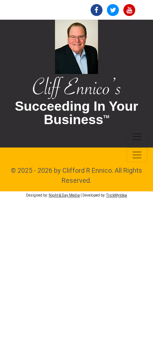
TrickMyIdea (116, 195)
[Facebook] (96, 9)
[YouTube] (129, 9)
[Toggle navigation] (137, 136)
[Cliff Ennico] (76, 87)
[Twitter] (113, 9)
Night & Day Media (64, 195)
